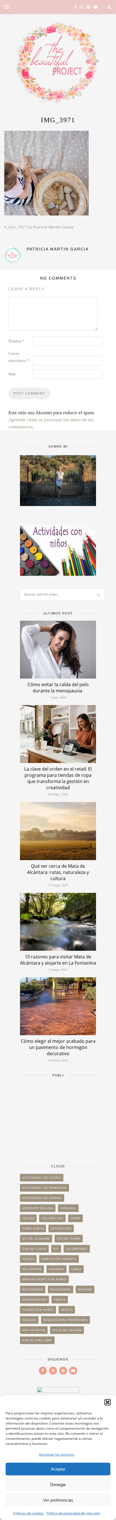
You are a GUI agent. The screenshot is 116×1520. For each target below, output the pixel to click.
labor (76, 1269)
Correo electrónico (18, 357)
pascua (60, 1299)
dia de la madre (36, 1238)
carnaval (68, 1208)
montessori (60, 1289)
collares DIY (52, 1218)
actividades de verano (42, 1198)
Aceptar (58, 1469)
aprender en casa (37, 1208)
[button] (107, 1402)
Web (11, 374)
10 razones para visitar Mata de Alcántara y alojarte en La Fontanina (58, 960)
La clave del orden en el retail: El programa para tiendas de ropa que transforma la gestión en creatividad (58, 778)
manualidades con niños (44, 1279)
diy (56, 1249)
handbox (56, 1269)
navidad (85, 1289)
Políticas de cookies (28, 1513)
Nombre (16, 341)
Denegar (58, 1484)
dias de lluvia (34, 1249)
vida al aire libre (37, 1340)
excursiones (77, 1249)
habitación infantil (59, 1259)
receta (67, 1310)
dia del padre (69, 1238)
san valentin (33, 1330)
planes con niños (38, 1310)
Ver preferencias (58, 1500)
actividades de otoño (41, 1177)
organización (34, 1299)
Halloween (32, 1269)
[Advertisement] (58, 1118)
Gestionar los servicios (56, 1454)
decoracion (61, 1228)
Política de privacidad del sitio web (73, 1513)
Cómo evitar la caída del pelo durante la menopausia (58, 687)
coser (75, 1218)
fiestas (28, 1259)
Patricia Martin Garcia (53, 227)
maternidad (32, 1289)
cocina (28, 1218)
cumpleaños (33, 1228)
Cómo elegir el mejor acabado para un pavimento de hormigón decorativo (58, 1047)
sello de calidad (67, 1330)
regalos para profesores (65, 1320)
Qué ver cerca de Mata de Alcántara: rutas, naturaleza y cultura (58, 872)
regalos (29, 1320)
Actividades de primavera (44, 1188)
